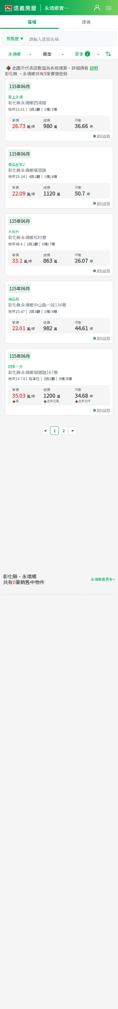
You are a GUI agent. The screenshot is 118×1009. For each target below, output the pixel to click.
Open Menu (108, 8)
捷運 (86, 22)
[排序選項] (108, 54)
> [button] (72, 430)
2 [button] (64, 430)
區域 (32, 22)
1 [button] (55, 430)
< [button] (45, 430)
